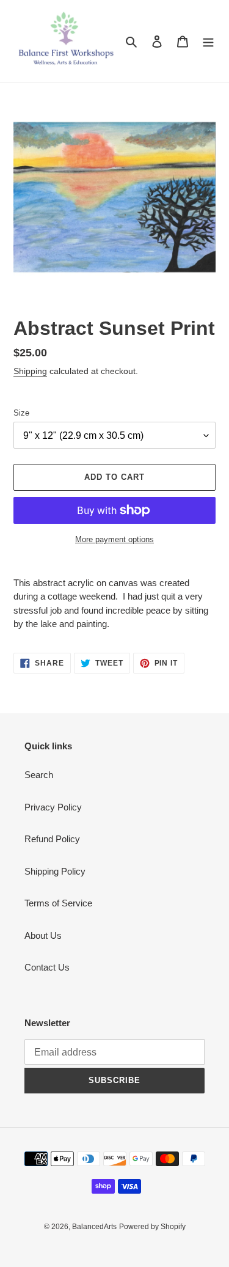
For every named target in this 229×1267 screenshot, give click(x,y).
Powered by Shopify (152, 1226)
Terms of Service (58, 903)
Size (21, 412)
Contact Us (47, 967)
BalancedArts (94, 1226)
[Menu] (208, 41)
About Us (43, 935)
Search (38, 774)
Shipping (30, 371)
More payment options (114, 539)
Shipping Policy (54, 871)
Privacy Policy (53, 807)
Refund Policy (52, 839)
